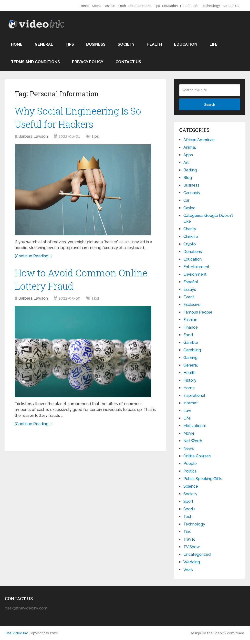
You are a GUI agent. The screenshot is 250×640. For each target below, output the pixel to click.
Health (185, 6)
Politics (190, 471)
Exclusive (191, 304)
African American (199, 139)
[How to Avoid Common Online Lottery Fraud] (83, 352)
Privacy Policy (87, 62)
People (190, 463)
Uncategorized (197, 554)
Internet (190, 403)
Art (186, 162)
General (44, 44)
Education (170, 6)
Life (195, 6)
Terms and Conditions (35, 62)
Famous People (197, 312)
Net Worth (192, 441)
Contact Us (230, 6)
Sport (188, 501)
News (188, 448)
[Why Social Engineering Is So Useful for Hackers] (83, 190)
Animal (189, 147)
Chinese (190, 236)
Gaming (190, 357)
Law (187, 410)
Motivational (194, 425)
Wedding (191, 562)
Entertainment (139, 6)
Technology (210, 6)
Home (84, 6)
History (189, 380)
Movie (189, 433)
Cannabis (191, 192)
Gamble (190, 342)
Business (95, 44)
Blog (187, 177)
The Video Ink (16, 633)
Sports (96, 6)
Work (188, 569)
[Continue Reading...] (33, 256)
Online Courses (197, 456)
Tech (122, 6)
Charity (189, 229)
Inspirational (194, 395)
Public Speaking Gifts (202, 478)
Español (190, 282)
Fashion (109, 6)
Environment (195, 274)
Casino (189, 208)
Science (190, 486)
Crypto (189, 244)
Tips (156, 6)
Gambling (192, 350)
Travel (189, 539)
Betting (190, 170)
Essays (189, 289)
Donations (192, 251)
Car (186, 200)
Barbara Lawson (33, 136)
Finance (190, 327)
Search (209, 104)
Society (126, 44)
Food (188, 335)
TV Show (191, 547)
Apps (188, 155)
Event (188, 297)
